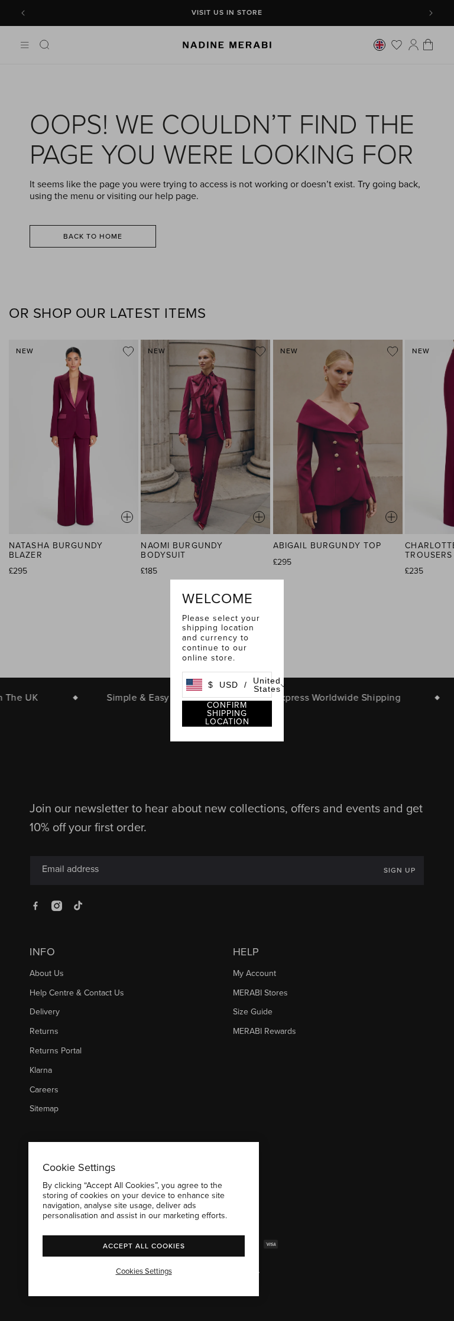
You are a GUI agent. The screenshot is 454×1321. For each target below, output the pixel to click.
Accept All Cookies (144, 1246)
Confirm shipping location (227, 714)
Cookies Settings (144, 1271)
